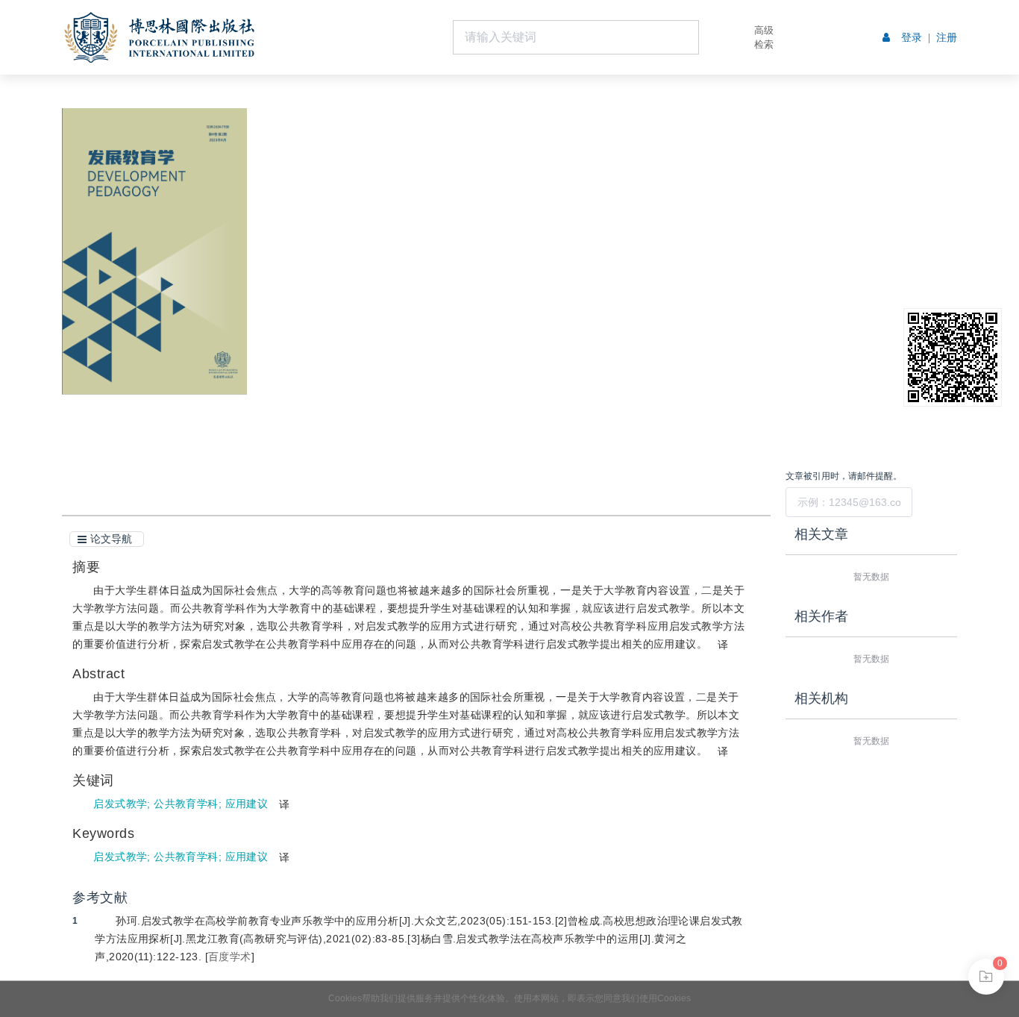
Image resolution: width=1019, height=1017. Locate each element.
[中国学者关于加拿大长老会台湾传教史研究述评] (25, 264)
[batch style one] (986, 976)
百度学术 (229, 957)
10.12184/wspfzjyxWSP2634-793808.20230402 (436, 225)
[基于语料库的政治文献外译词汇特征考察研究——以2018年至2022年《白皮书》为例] (994, 264)
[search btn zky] (721, 37)
